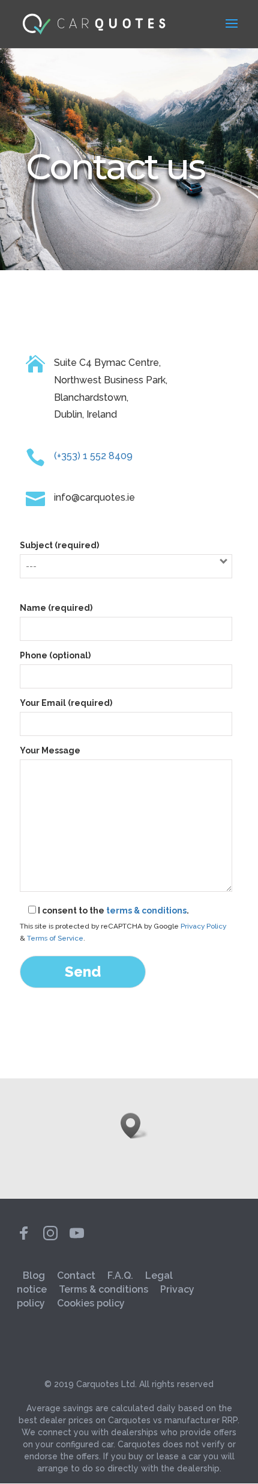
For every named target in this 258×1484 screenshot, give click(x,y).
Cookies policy (91, 1303)
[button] (134, 1125)
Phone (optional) (55, 655)
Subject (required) (59, 545)
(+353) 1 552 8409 (93, 456)
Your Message (50, 750)
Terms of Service (55, 938)
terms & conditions (146, 910)
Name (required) (56, 608)
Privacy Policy (203, 926)
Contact (76, 1275)
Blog (34, 1275)
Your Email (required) (66, 703)
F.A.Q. (120, 1275)
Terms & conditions (103, 1289)
